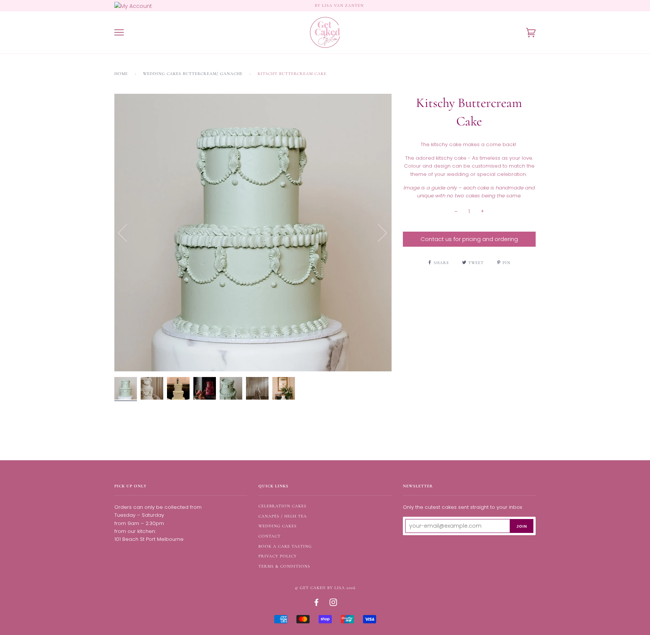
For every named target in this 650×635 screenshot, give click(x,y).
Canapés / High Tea (282, 516)
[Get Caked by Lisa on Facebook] (316, 603)
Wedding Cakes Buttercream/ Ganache (193, 73)
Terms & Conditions (284, 566)
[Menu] (119, 32)
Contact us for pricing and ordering (469, 239)
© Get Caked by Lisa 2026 (325, 587)
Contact (269, 536)
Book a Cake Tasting (285, 546)
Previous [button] (127, 232)
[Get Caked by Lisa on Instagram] (333, 603)
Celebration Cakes (282, 506)
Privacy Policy (277, 556)
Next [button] (378, 232)
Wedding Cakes (277, 526)
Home (121, 73)
